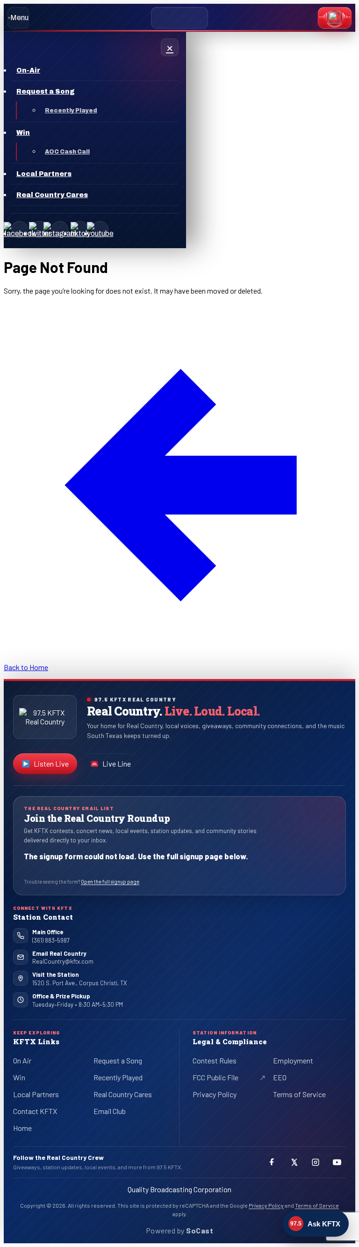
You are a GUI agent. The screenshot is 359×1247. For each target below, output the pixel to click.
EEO (280, 1077)
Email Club (109, 1111)
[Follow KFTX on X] (294, 1162)
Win (19, 1077)
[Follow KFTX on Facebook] (272, 1162)
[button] (335, 18)
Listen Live (55, 765)
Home (22, 1127)
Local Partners (36, 1094)
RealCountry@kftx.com (62, 961)
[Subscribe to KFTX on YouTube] (337, 1162)
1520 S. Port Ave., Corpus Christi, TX (79, 983)
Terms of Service (299, 1094)
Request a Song (117, 1060)
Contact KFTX (35, 1111)
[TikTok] (80, 229)
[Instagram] (59, 229)
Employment (293, 1060)
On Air (22, 1060)
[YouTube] (100, 229)
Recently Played (118, 1077)
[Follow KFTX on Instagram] (315, 1162)
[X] (39, 229)
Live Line (116, 763)
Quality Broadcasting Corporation (179, 1189)
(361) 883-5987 (51, 940)
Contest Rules (215, 1060)
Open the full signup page (110, 881)
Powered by (179, 1230)
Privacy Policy (215, 1094)
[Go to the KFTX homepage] (45, 717)
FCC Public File (223, 1079)
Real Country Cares (122, 1094)
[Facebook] (19, 229)
